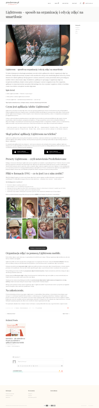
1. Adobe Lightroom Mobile (12, 93)
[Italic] (20, 366)
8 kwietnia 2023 (9, 308)
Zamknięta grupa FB (32, 397)
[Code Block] (32, 366)
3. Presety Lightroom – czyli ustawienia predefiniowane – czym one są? (23, 99)
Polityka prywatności (10, 393)
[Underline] (22, 366)
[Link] (33, 366)
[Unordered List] (28, 366)
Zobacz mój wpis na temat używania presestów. (46, 169)
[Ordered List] (26, 366)
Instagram (77, 27)
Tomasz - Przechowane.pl (22, 308)
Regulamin (8, 397)
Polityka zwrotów (9, 395)
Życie (76, 33)
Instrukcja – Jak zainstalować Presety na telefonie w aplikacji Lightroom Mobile (15, 340)
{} (35, 365)
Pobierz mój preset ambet (37, 248)
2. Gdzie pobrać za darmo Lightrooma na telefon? (18, 96)
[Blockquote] (30, 366)
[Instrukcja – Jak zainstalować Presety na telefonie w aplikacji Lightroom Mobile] (16, 329)
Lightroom (39, 308)
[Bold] (18, 366)
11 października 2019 (10, 344)
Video (76, 31)
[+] (37, 365)
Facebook (30, 395)
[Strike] (24, 366)
